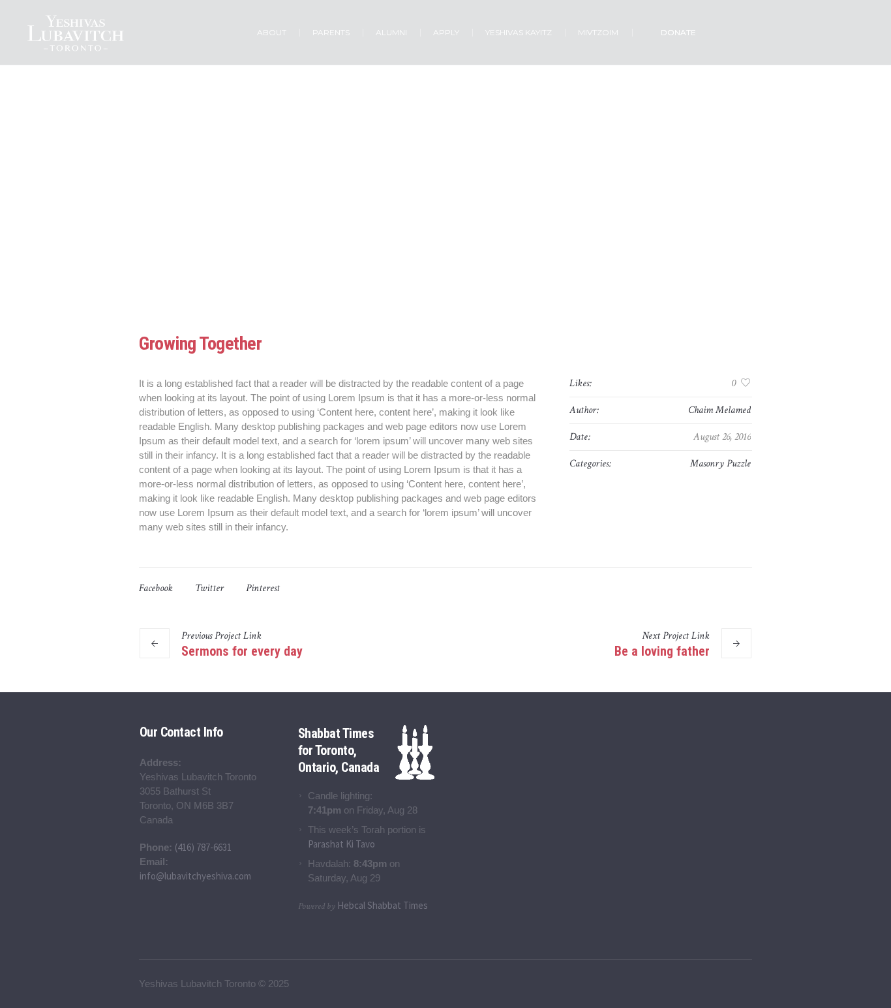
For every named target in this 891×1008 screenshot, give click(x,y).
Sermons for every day (242, 650)
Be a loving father (662, 650)
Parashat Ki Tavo (341, 844)
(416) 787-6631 (203, 847)
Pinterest (263, 588)
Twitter (209, 588)
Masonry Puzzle (720, 463)
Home (406, 235)
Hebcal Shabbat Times (382, 905)
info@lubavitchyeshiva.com (195, 876)
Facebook (156, 588)
